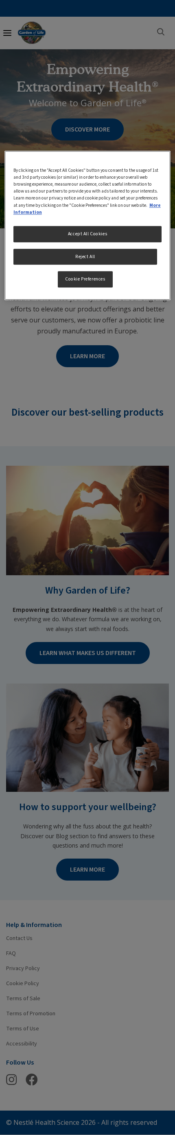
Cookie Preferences (85, 279)
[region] (87, 225)
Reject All (85, 256)
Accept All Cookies (87, 233)
